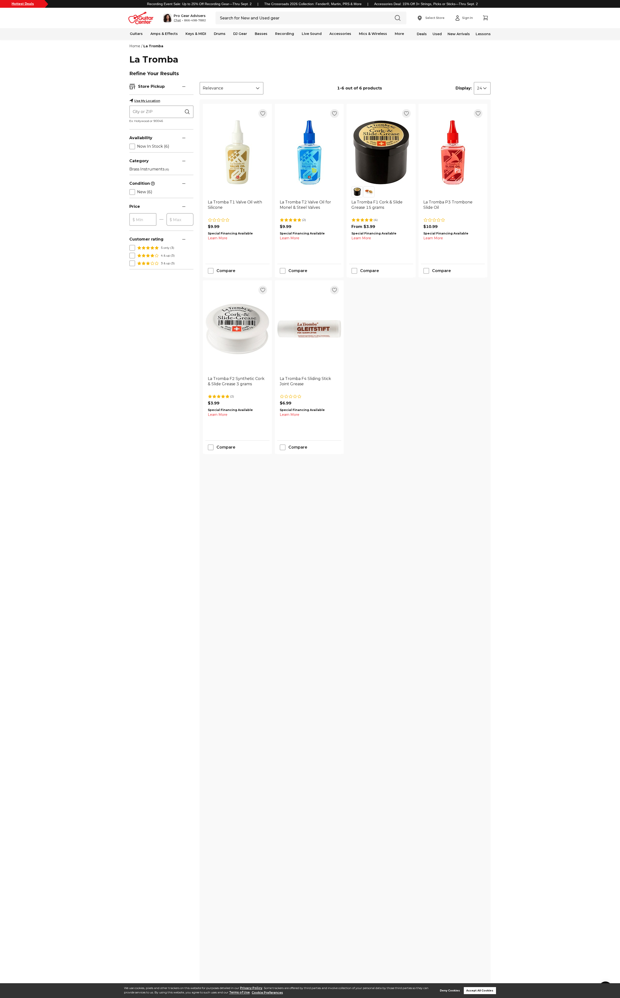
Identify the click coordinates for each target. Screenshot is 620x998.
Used (437, 34)
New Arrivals (459, 34)
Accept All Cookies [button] (479, 990)
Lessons (483, 34)
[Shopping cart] (485, 18)
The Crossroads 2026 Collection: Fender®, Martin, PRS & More (313, 4)
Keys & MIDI (196, 34)
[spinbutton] (143, 219)
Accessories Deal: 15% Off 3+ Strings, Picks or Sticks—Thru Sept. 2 (426, 4)
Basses (261, 34)
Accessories (340, 34)
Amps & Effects (164, 34)
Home (134, 46)
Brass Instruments (149, 169)
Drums (219, 34)
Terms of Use (239, 992)
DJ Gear (240, 34)
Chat (177, 20)
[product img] (237, 152)
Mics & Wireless (373, 34)
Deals (422, 34)
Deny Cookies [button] (450, 990)
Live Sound (312, 34)
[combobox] (232, 88)
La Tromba (153, 46)
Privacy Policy (251, 988)
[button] (184, 18)
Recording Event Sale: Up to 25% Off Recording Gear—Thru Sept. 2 (199, 4)
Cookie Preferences (267, 992)
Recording (284, 34)
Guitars (136, 34)
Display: (464, 88)
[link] (237, 208)
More (399, 34)
